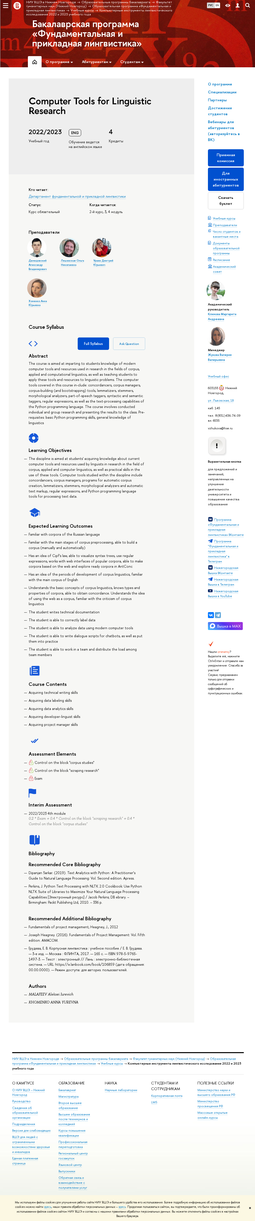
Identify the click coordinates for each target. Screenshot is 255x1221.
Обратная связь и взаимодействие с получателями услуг (73, 1183)
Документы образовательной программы (226, 248)
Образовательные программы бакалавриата (96, 1059)
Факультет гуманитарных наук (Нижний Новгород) (169, 1059)
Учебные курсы (224, 218)
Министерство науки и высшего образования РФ (216, 1092)
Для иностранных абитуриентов (226, 179)
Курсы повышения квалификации (72, 1133)
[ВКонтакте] (211, 615)
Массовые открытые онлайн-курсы (212, 1115)
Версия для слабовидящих (31, 1130)
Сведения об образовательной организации (25, 1113)
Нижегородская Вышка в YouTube (223, 593)
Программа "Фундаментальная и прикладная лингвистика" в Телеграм (223, 551)
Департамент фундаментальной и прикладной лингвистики (77, 196)
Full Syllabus (93, 343)
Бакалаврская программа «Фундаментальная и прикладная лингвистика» (87, 33)
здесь (47, 1207)
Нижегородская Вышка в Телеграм (223, 582)
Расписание (221, 260)
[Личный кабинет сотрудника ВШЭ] (237, 5)
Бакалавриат (67, 1090)
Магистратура (68, 1096)
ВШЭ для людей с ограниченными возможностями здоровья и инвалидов (31, 1144)
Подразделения (23, 1124)
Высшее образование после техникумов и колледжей (74, 1119)
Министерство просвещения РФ (210, 1103)
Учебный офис (218, 376)
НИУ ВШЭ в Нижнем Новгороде (35, 1059)
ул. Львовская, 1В (221, 400)
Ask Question (129, 344)
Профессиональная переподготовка (73, 1144)
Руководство (21, 1101)
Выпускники (67, 1171)
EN (217, 5)
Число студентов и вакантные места (227, 234)
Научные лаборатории (121, 1090)
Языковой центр (70, 1165)
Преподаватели (225, 225)
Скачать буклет (225, 200)
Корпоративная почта (166, 1096)
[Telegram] (218, 615)
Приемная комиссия (226, 157)
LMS (154, 1102)
